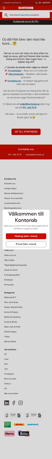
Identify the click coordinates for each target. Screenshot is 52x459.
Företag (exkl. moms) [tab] (26, 236)
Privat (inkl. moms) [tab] (26, 244)
